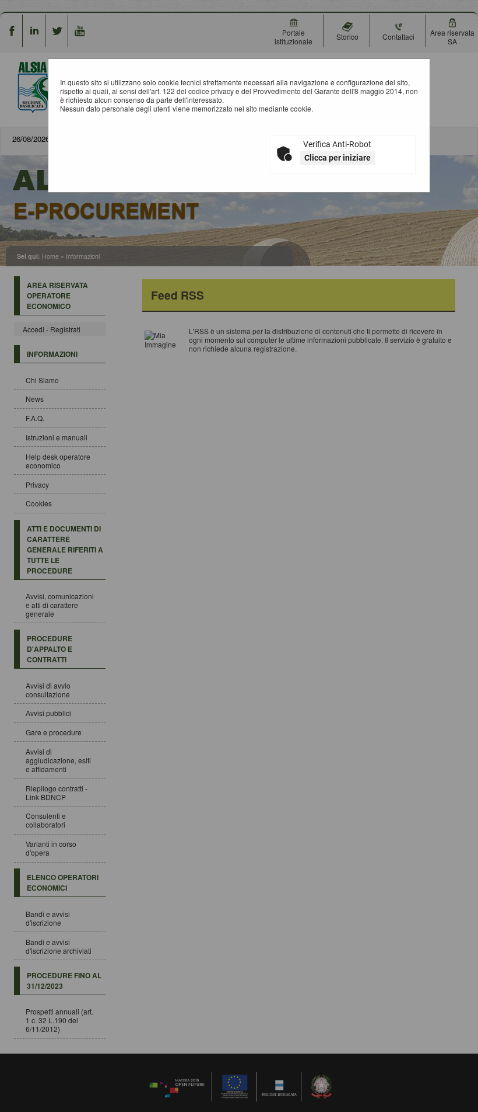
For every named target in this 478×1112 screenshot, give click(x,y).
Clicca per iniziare (337, 157)
